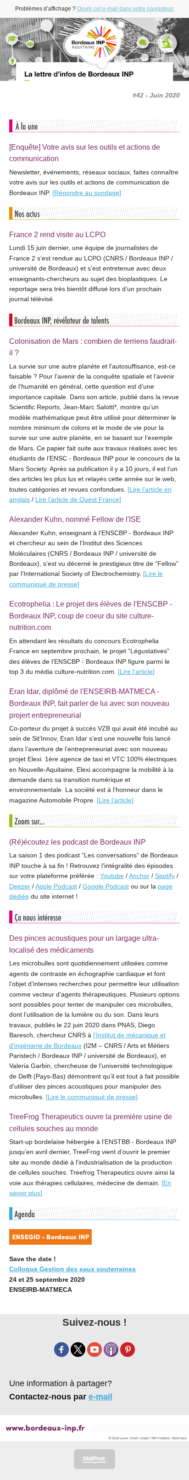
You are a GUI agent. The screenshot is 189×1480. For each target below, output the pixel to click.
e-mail (100, 1396)
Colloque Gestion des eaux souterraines (72, 1269)
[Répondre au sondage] (86, 192)
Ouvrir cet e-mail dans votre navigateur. (125, 8)
